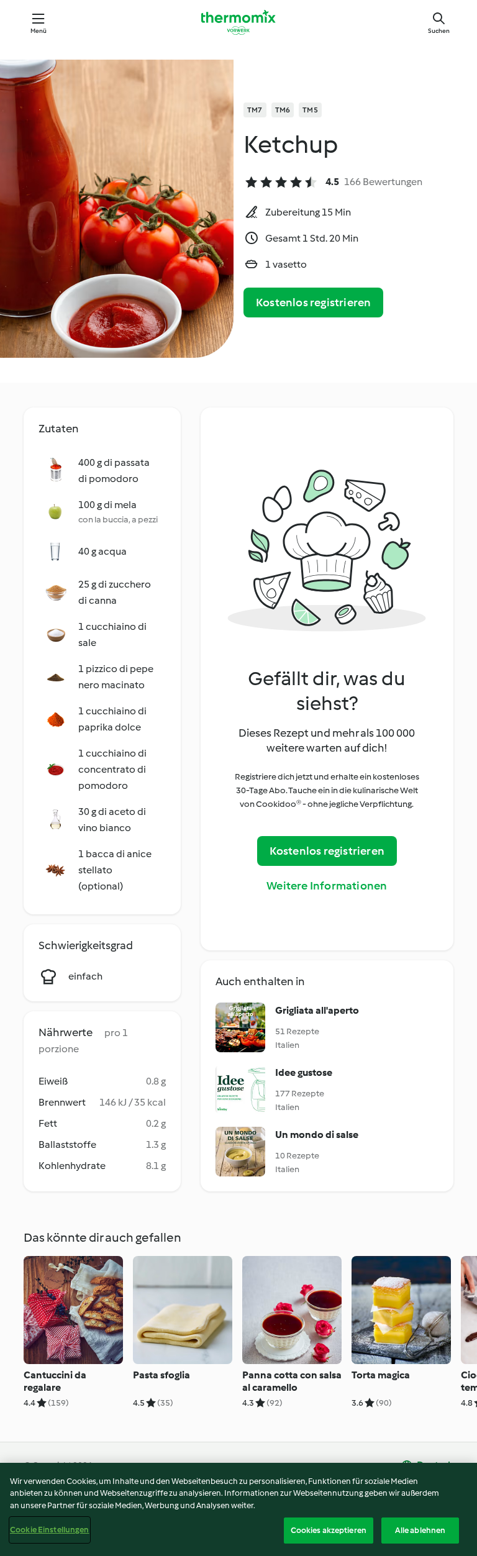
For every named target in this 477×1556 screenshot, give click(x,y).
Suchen (439, 31)
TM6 (283, 110)
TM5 (310, 110)
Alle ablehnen (420, 1530)
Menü (38, 31)
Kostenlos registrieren (313, 302)
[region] (238, 1509)
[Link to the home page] (238, 22)
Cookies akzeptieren (328, 1530)
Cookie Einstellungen (49, 1529)
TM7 (255, 110)
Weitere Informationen (326, 886)
